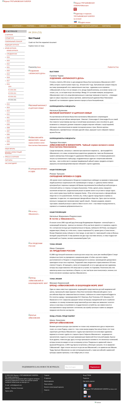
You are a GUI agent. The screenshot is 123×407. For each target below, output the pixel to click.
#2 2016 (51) (12, 93)
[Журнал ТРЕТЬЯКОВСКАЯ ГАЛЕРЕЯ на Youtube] (75, 10)
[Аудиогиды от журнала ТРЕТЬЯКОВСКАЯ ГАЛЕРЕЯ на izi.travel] (85, 19)
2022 (8, 64)
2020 (8, 70)
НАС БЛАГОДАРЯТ (11, 163)
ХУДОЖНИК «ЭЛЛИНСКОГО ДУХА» (67, 78)
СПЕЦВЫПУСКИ (12, 54)
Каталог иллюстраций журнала (54, 387)
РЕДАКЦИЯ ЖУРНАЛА (12, 45)
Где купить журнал (89, 381)
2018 (8, 77)
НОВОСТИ (43, 26)
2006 (8, 134)
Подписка (86, 378)
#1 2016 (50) (12, 90)
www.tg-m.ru (25, 382)
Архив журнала (49, 381)
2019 (8, 74)
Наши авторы (48, 384)
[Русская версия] (75, 22)
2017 (8, 81)
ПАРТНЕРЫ (8, 160)
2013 (8, 111)
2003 (8, 144)
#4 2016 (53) (12, 100)
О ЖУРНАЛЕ (17, 26)
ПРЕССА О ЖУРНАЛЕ (12, 157)
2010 (8, 121)
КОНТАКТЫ (106, 26)
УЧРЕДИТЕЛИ (9, 38)
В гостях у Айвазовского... (63, 219)
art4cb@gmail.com (16, 385)
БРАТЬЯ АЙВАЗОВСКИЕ (62, 323)
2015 (8, 104)
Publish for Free (113, 67)
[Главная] (16, 1)
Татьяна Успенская (17, 388)
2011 (8, 117)
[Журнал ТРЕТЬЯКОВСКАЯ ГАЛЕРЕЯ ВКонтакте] (85, 5)
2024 (8, 57)
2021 (8, 67)
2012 (8, 114)
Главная (46, 375)
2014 (8, 107)
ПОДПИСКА (72, 26)
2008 (8, 127)
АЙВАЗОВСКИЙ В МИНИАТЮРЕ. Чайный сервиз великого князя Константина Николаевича (82, 146)
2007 (8, 131)
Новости (46, 390)
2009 (8, 124)
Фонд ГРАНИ (87, 375)
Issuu (39, 67)
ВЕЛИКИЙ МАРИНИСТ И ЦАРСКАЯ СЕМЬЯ (71, 113)
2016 (8, 84)
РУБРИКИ (30, 26)
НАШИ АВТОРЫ (10, 148)
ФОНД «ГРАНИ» (57, 26)
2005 (8, 138)
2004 (8, 141)
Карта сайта (9, 391)
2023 (8, 60)
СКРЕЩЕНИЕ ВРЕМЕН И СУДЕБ (65, 176)
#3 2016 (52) (12, 96)
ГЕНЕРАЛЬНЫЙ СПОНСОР (13, 41)
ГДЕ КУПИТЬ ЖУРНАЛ (89, 26)
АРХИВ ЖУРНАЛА (10, 48)
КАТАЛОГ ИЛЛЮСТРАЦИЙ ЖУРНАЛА (13, 152)
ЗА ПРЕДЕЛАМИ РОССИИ (62, 251)
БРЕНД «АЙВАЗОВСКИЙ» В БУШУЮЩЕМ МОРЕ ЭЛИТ (76, 285)
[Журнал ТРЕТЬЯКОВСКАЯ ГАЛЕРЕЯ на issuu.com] (100, 389)
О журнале (47, 378)
